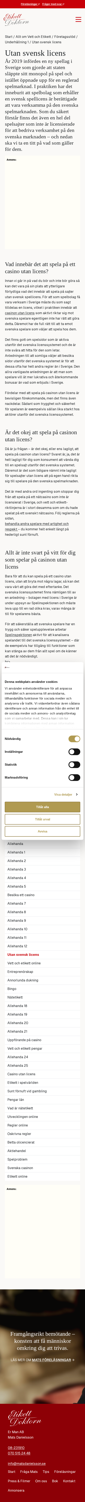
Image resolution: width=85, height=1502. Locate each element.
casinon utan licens (20, 313)
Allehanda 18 (17, 1006)
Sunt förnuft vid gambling (27, 1091)
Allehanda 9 (16, 921)
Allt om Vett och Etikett (33, 37)
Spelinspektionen (18, 635)
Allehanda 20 (17, 1023)
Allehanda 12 (17, 946)
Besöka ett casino (20, 895)
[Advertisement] (42, 1234)
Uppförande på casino (24, 1040)
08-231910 (16, 1448)
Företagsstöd (64, 37)
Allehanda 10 (17, 929)
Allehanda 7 (16, 903)
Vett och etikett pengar (24, 1049)
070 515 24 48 (19, 1453)
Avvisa (42, 831)
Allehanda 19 (17, 1014)
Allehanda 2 (16, 861)
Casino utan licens (21, 1074)
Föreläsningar (29, 4)
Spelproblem (17, 1159)
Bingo (11, 989)
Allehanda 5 (16, 886)
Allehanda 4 (16, 878)
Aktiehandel (16, 1151)
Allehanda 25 (17, 1066)
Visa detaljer (63, 794)
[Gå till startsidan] (16, 19)
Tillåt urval (42, 819)
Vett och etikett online (24, 963)
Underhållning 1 (17, 42)
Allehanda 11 (16, 938)
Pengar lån (15, 1100)
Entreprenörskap (20, 972)
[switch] (74, 751)
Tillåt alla (42, 807)
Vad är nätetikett (20, 1108)
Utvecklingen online (22, 1117)
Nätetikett (15, 997)
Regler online (17, 1125)
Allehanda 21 (17, 1031)
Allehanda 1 (16, 852)
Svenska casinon (20, 1168)
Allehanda (15, 844)
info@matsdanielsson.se (27, 1464)
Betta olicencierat (20, 1142)
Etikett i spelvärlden (22, 1083)
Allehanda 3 (16, 869)
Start (8, 37)
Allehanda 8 (16, 912)
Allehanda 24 (17, 1057)
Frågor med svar (52, 4)
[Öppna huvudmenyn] (56, 19)
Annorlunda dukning (22, 980)
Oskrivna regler (19, 1134)
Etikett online (17, 1176)
